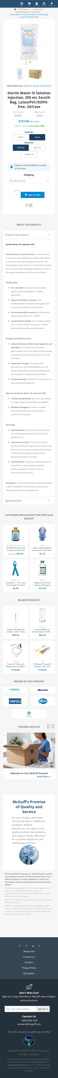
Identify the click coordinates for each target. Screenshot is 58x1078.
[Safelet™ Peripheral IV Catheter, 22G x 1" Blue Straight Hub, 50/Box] (15, 615)
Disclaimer (29, 973)
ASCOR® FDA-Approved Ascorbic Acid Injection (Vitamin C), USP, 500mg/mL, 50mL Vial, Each (15, 549)
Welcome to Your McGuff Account (29, 773)
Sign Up (42, 1009)
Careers (29, 962)
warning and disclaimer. (17, 1065)
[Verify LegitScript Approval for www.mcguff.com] (29, 1045)
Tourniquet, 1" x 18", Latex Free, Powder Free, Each (15, 584)
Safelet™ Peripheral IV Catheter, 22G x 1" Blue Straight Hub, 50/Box (15, 630)
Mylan (42, 580)
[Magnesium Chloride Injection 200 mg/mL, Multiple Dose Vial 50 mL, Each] (42, 568)
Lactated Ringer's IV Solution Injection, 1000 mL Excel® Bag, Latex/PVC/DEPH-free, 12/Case (42, 630)
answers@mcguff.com (29, 1024)
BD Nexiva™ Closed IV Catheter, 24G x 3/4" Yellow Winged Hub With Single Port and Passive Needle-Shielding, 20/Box (42, 665)
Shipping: (29, 174)
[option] (20, 74)
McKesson (16, 580)
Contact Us (29, 956)
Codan (42, 545)
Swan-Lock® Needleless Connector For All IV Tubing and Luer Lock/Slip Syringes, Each (42, 549)
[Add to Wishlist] (27, 205)
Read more (43, 776)
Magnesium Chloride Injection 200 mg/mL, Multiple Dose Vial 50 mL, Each (42, 584)
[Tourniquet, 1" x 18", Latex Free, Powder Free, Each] (15, 568)
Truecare (15, 661)
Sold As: (29, 132)
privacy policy (38, 1062)
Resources (29, 951)
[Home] (13, 9)
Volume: (29, 142)
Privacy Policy (29, 967)
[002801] (20, 74)
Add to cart (34, 195)
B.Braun (42, 627)
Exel (15, 627)
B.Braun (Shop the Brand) (37, 85)
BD (42, 661)
